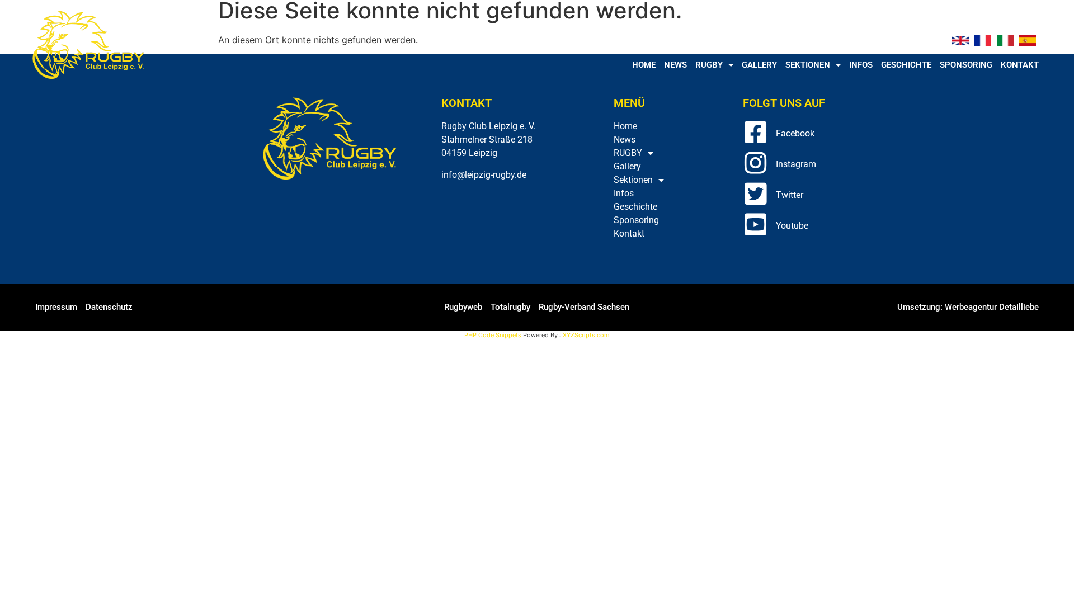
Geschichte (906, 65)
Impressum (56, 307)
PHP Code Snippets (492, 335)
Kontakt (1020, 65)
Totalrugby (510, 307)
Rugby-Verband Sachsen (584, 307)
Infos (861, 65)
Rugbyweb (463, 307)
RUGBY (709, 65)
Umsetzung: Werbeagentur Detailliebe (968, 307)
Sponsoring (966, 65)
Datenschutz (109, 307)
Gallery (759, 65)
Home (644, 65)
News (675, 65)
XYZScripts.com (586, 335)
